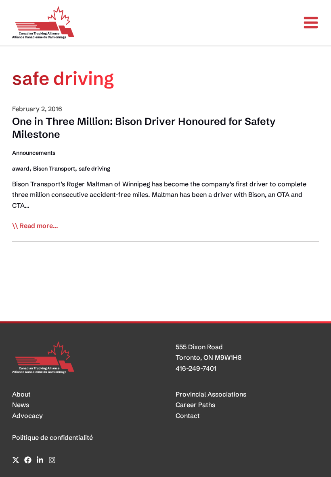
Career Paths (195, 405)
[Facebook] (27, 460)
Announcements (33, 152)
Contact (188, 416)
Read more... (38, 226)
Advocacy (27, 416)
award (20, 168)
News (20, 405)
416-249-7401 (196, 368)
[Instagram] (52, 460)
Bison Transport (54, 168)
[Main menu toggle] (311, 23)
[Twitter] (15, 460)
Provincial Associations (211, 394)
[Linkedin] (40, 460)
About (21, 394)
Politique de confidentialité (52, 437)
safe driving (94, 168)
